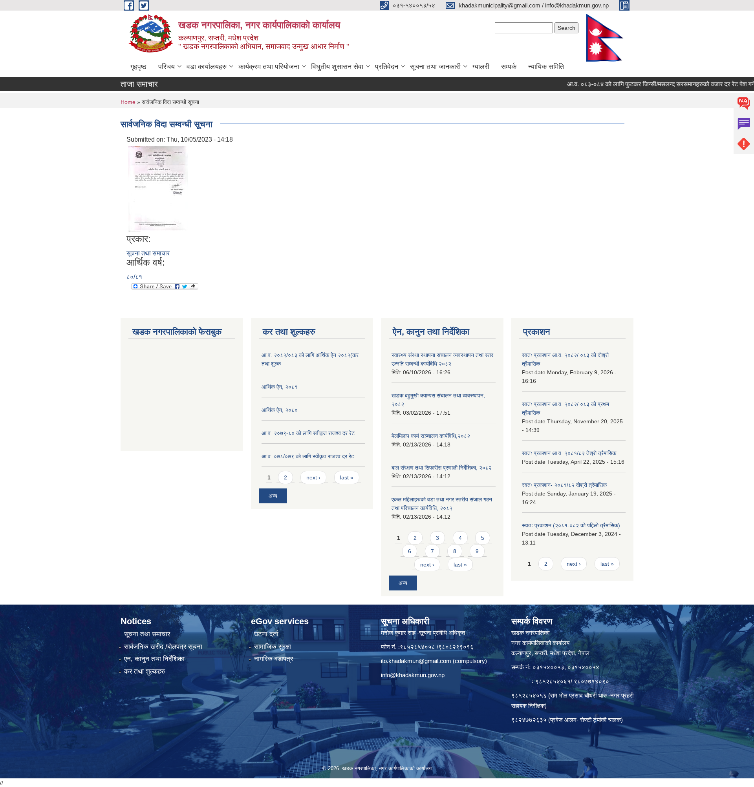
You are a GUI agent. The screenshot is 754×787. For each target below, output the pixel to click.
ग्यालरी (480, 67)
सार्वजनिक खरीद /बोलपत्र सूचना (163, 646)
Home (128, 102)
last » (346, 477)
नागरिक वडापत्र (273, 659)
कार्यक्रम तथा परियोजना (268, 67)
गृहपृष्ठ (138, 67)
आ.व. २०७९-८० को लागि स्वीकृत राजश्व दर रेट (308, 433)
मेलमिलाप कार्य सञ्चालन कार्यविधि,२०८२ (431, 436)
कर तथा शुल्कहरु (144, 671)
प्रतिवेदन (386, 67)
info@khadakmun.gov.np (413, 675)
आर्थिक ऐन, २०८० (280, 410)
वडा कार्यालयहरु (207, 67)
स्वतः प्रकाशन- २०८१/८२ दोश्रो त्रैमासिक (564, 485)
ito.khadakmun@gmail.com (416, 661)
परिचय (166, 67)
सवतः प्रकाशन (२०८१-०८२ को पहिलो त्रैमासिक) (571, 525)
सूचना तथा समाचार (148, 253)
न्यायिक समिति (546, 67)
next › (313, 477)
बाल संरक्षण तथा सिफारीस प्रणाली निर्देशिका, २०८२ (442, 468)
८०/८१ (134, 276)
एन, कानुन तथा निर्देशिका (154, 659)
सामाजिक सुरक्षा (272, 646)
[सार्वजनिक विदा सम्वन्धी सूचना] (158, 188)
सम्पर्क (508, 67)
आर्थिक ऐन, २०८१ (280, 387)
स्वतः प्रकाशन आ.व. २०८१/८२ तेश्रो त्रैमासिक (569, 453)
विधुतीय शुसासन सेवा (337, 67)
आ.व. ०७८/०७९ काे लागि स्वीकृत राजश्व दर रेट (308, 456)
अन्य (273, 496)
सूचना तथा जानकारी (435, 67)
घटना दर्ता (266, 634)
